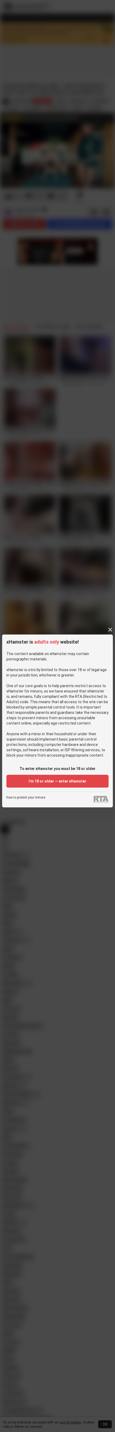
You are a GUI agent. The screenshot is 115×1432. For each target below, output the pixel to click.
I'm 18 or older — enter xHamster (57, 781)
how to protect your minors (25, 797)
